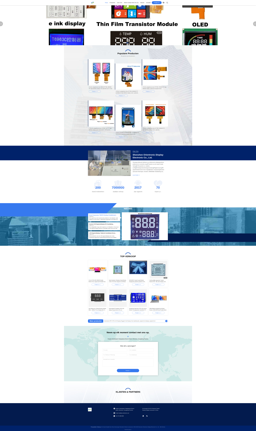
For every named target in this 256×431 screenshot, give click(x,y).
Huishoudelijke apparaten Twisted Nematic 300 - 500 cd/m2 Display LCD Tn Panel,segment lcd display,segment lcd (158, 281)
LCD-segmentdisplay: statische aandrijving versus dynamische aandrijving (102, 233)
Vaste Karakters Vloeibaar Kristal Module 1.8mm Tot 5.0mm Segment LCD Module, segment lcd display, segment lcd (117, 281)
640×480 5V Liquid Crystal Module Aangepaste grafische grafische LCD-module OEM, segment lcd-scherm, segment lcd (137, 281)
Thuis (106, 2)
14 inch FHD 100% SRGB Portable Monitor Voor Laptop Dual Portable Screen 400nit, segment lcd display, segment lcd (98, 281)
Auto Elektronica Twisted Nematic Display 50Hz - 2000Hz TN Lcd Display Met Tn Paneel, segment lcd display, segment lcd (97, 309)
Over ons (119, 2)
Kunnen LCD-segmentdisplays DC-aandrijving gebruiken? (101, 224)
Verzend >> (128, 370)
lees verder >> (136, 175)
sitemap (99, 426)
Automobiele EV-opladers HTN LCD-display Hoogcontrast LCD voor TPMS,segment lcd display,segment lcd (117, 309)
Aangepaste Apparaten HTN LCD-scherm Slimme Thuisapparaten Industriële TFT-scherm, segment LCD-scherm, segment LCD (138, 309)
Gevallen (148, 2)
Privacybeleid (93, 426)
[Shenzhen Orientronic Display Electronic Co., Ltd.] (92, 2)
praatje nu (157, 2)
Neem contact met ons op (131, 2)
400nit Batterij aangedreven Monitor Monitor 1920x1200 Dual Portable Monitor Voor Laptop (158, 309)
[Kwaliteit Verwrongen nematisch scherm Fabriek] (128, 44)
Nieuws (142, 2)
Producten (112, 2)
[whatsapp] (144, 416)
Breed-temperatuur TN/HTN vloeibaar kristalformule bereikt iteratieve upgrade (102, 215)
